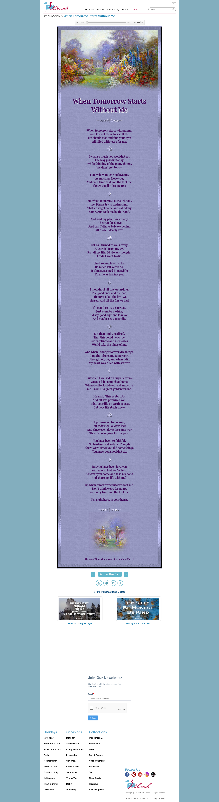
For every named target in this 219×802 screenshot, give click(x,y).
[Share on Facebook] (99, 583)
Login (173, 3)
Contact (162, 798)
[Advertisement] (109, 647)
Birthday (89, 9)
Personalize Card (109, 574)
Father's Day (50, 766)
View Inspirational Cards (109, 591)
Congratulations (75, 749)
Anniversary (113, 9)
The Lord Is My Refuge (80, 623)
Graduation (72, 766)
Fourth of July (50, 772)
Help (156, 798)
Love (91, 749)
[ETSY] (154, 774)
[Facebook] (128, 774)
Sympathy (71, 772)
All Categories (96, 789)
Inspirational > (53, 16)
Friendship (71, 755)
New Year (48, 738)
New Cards (95, 778)
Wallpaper (94, 766)
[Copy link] (113, 583)
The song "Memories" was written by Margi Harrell (109, 559)
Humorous (94, 743)
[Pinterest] (134, 774)
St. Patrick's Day (52, 749)
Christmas (48, 789)
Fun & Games (96, 755)
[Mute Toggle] (134, 22)
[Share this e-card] (120, 583)
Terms (136, 798)
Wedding (71, 789)
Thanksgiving (50, 784)
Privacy (129, 798)
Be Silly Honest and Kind (138, 623)
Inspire (100, 9)
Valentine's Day (51, 743)
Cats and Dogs (97, 761)
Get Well (70, 761)
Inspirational (95, 738)
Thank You (71, 778)
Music (149, 798)
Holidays (93, 784)
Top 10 (92, 772)
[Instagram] (147, 774)
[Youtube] (141, 774)
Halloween (49, 778)
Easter (46, 755)
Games (126, 9)
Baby (69, 784)
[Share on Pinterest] (106, 583)
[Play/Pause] (77, 22)
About (142, 798)
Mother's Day (50, 761)
